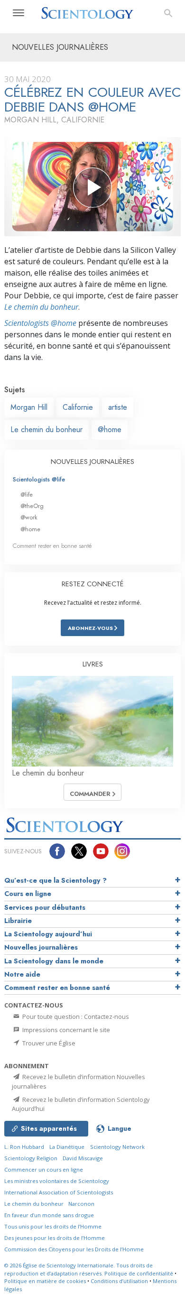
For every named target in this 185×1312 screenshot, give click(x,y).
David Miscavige (83, 1158)
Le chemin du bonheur (41, 307)
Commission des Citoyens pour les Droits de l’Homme (74, 1249)
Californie (78, 407)
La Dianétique (66, 1146)
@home (109, 429)
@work (28, 517)
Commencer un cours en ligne (43, 1169)
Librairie (18, 920)
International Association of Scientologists (58, 1192)
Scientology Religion (30, 1158)
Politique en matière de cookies (45, 1280)
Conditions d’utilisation (119, 1280)
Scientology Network (117, 1146)
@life (26, 494)
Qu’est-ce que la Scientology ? (55, 880)
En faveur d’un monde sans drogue (49, 1215)
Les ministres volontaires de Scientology (56, 1180)
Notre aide (22, 974)
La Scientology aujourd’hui (48, 934)
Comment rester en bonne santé (52, 545)
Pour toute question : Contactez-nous (75, 1016)
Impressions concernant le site (65, 1030)
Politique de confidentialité (138, 1273)
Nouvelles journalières (41, 947)
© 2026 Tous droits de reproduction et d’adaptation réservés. (78, 1269)
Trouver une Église (48, 1043)
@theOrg (32, 505)
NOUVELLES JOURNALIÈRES (92, 461)
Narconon (81, 1203)
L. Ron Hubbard (24, 1146)
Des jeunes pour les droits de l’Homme (54, 1237)
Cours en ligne (27, 893)
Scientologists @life (39, 479)
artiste (117, 407)
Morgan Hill (28, 407)
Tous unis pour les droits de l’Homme (53, 1226)
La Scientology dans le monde (53, 961)
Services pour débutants (44, 907)
